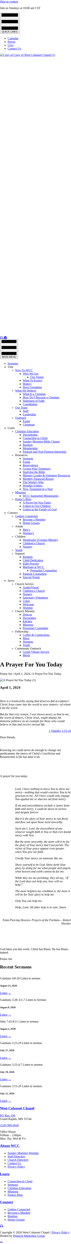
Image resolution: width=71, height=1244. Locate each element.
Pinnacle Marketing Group (29, 1235)
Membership (30, 448)
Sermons (13, 363)
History (27, 383)
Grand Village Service (36, 651)
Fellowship (21, 631)
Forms (26, 461)
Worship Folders (32, 485)
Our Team (21, 407)
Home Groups (31, 523)
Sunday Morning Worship (23, 1153)
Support (20, 553)
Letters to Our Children (37, 506)
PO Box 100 (7, 1115)
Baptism (28, 445)
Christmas (29, 424)
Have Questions (32, 387)
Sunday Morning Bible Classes (41, 441)
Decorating (29, 618)
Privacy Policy (16, 1166)
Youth (18, 550)
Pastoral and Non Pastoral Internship (44, 451)
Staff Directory (16, 1156)
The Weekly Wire (33, 482)
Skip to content (9, 1)
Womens (28, 641)
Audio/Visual (31, 587)
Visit (10, 366)
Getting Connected (26, 516)
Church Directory (18, 1159)
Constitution (30, 404)
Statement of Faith (33, 400)
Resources (21, 455)
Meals (26, 655)
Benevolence (30, 465)
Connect (13, 512)
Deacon (27, 614)
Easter (26, 421)
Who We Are (30, 373)
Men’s (26, 529)
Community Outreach (28, 648)
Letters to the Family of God (40, 509)
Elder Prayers (31, 563)
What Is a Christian (34, 394)
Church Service (24, 584)
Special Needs (31, 577)
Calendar (13, 38)
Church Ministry (25, 611)
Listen (5, 993)
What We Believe (25, 390)
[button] (1, 1242)
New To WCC (24, 370)
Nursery (27, 546)
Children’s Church (34, 543)
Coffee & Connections (36, 635)
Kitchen (27, 621)
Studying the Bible (34, 472)
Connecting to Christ (35, 438)
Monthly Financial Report (38, 478)
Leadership (29, 414)
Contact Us (14, 48)
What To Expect (32, 380)
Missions (20, 492)
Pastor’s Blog (23, 499)
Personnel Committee (35, 628)
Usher (26, 601)
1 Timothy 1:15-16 (60, 730)
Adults (19, 526)
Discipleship (30, 434)
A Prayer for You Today (37, 502)
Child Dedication (33, 560)
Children (20, 536)
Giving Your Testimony (37, 468)
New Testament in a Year (38, 489)
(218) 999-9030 (9, 1125)
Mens (26, 638)
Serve (11, 580)
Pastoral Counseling (35, 573)
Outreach (20, 417)
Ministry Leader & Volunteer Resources (46, 475)
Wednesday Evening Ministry (40, 540)
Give (10, 45)
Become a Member (34, 519)
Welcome (28, 604)
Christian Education (27, 431)
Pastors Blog (15, 1195)
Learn (11, 428)
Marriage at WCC (33, 567)
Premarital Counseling (43, 570)
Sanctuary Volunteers (35, 597)
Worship (28, 607)
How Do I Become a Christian (41, 397)
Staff (25, 411)
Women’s (28, 533)
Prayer (11, 41)
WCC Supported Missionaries (41, 495)
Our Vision (37, 377)
